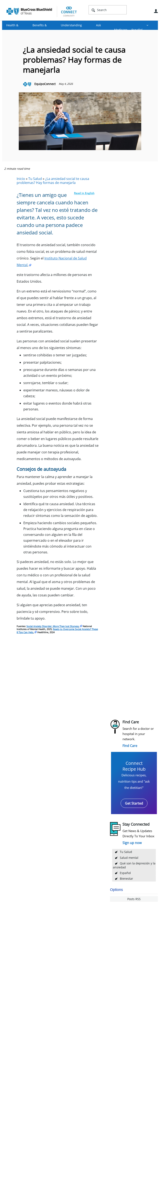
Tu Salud (126, 852)
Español (125, 873)
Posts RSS (134, 899)
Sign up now (132, 842)
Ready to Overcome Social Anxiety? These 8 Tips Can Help (57, 630)
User (156, 11)
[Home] (41, 11)
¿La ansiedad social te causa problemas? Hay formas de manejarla (53, 180)
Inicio (21, 178)
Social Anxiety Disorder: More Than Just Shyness (52, 626)
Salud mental (129, 858)
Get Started (134, 803)
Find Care (129, 745)
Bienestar (126, 878)
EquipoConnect (45, 84)
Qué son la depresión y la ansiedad (134, 865)
